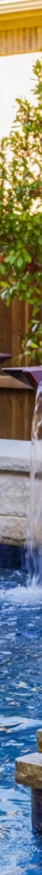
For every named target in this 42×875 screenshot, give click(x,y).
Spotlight (5, 348)
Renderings (12, 198)
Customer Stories (7, 249)
